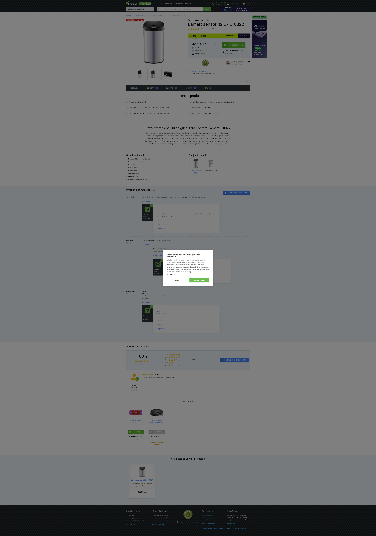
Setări (177, 280)
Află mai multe (171, 274)
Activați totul (199, 280)
